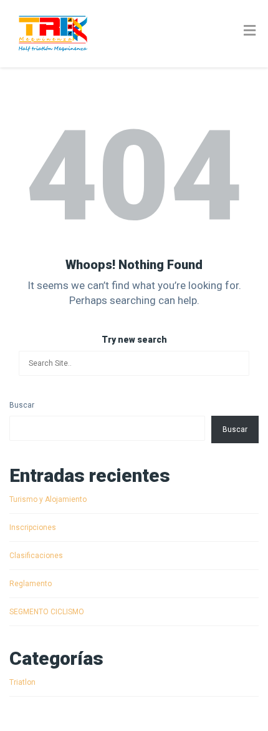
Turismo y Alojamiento (48, 499)
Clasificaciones (36, 555)
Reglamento (30, 583)
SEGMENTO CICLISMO (46, 611)
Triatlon (22, 682)
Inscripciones (32, 527)
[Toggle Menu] (250, 31)
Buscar (21, 405)
